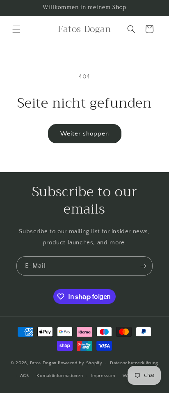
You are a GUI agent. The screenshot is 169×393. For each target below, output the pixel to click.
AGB (24, 375)
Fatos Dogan (43, 363)
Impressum (103, 375)
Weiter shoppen (84, 133)
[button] (16, 29)
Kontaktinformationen (60, 375)
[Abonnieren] (143, 266)
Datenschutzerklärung (134, 363)
